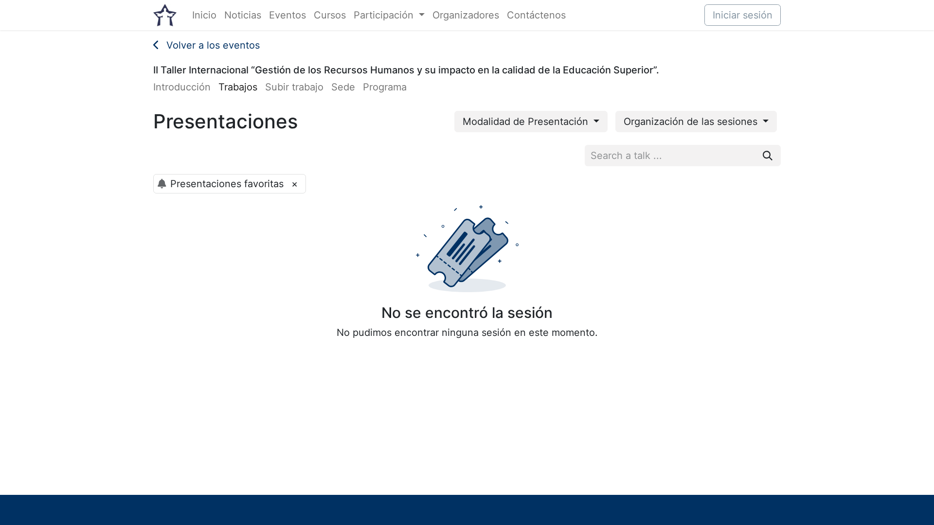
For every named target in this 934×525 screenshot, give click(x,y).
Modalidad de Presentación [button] (527, 121)
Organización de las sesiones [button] (692, 121)
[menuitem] (204, 15)
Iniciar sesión (742, 15)
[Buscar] (767, 155)
